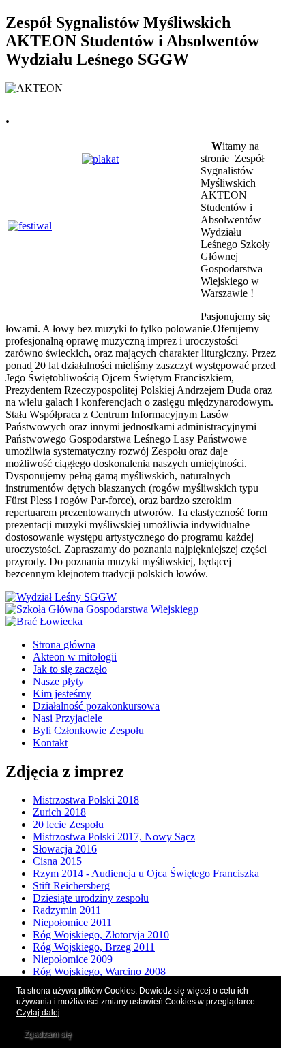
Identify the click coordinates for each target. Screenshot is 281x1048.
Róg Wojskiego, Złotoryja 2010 (101, 934)
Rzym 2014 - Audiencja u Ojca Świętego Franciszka (146, 873)
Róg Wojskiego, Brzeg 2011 (94, 947)
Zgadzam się (48, 1034)
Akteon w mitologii (75, 657)
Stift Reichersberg (71, 885)
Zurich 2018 (59, 812)
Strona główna (64, 644)
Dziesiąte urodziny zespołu (91, 898)
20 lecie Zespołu (68, 824)
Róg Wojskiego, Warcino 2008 (99, 971)
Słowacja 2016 (65, 849)
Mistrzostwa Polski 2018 (86, 800)
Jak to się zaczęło (70, 669)
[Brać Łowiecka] (44, 621)
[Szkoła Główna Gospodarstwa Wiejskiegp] (101, 609)
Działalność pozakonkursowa (96, 706)
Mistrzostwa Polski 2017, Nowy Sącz (114, 836)
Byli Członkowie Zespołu (88, 730)
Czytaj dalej (38, 1012)
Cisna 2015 (57, 861)
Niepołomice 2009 (73, 959)
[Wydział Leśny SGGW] (61, 597)
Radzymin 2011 (67, 910)
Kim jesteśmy (62, 693)
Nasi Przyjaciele (67, 718)
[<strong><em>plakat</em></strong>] (100, 159)
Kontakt (50, 742)
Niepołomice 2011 (72, 922)
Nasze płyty (58, 681)
